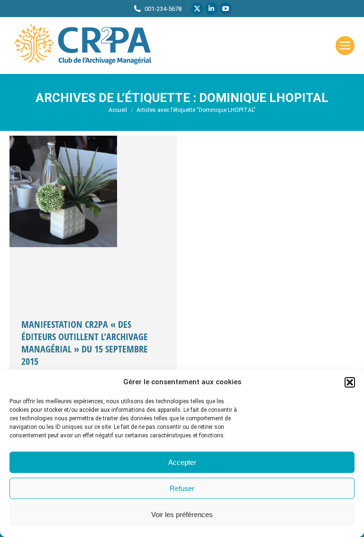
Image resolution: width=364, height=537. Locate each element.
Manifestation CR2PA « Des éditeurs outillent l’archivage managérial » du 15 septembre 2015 (84, 343)
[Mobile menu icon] (345, 45)
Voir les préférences (182, 514)
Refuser (182, 488)
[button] (350, 382)
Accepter (182, 462)
